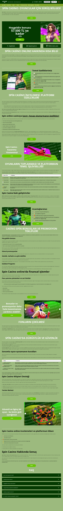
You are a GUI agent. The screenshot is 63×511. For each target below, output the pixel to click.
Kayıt (13, 5)
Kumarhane (9, 5)
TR (59, 1)
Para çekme (37, 5)
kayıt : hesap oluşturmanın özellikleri (41, 116)
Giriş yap (54, 1)
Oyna (20, 39)
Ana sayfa (4, 5)
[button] (60, 151)
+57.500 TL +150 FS (38, 1)
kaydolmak (47, 1)
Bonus (18, 5)
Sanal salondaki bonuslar (6, 234)
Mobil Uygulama (31, 5)
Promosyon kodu (24, 5)
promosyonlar (13, 234)
